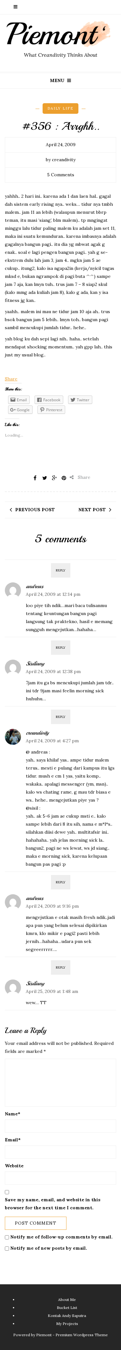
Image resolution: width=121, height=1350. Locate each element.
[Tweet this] (44, 477)
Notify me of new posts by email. (48, 1248)
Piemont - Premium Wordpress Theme (72, 1334)
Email (13, 1140)
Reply (61, 570)
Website (14, 1166)
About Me (67, 1299)
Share (11, 379)
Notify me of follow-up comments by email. (61, 1237)
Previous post (35, 509)
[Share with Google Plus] (54, 477)
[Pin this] (63, 477)
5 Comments (60, 175)
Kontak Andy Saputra (67, 1315)
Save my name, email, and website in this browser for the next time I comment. (52, 1204)
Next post (92, 509)
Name (12, 1114)
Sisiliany (35, 663)
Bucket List (67, 1307)
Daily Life (60, 108)
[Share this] (34, 477)
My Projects (67, 1323)
